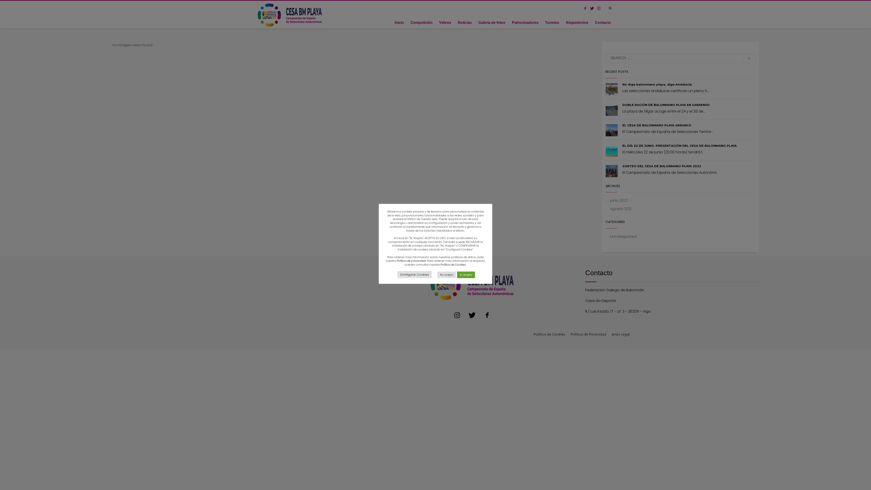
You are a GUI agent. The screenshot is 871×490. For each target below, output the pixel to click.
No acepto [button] (446, 275)
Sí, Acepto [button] (466, 275)
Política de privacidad (411, 261)
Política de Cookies (453, 265)
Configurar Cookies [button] (414, 274)
